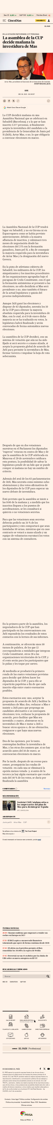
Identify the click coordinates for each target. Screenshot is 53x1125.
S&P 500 (22, 15)
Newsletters (42, 1102)
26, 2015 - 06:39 (26, 94)
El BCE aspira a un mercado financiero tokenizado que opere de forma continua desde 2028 (26, 941)
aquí (39, 840)
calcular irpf (10, 1020)
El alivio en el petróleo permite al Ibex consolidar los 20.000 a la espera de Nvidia (22, 949)
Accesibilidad (25, 1102)
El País (47, 26)
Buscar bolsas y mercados (15, 969)
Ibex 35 (6, 15)
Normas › (47, 789)
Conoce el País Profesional (26, 1048)
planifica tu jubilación (10, 1029)
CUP (25, 822)
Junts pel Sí (7, 822)
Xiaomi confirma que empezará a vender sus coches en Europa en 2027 (25, 934)
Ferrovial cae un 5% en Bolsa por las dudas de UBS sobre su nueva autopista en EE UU (25, 957)
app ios (26, 1038)
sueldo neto (42, 1020)
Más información (8, 834)
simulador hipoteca (26, 1020)
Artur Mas (17, 822)
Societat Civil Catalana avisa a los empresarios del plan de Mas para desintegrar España (32, 804)
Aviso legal (15, 1099)
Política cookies (24, 1099)
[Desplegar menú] (4, 20)
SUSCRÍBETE (40, 20)
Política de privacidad (13, 1102)
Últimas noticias (11, 928)
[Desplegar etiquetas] (48, 822)
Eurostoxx (14, 982)
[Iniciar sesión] (48, 20)
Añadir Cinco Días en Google (16, 107)
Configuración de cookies (39, 1099)
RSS (36, 1102)
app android (42, 1038)
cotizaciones (10, 1038)
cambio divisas (26, 1029)
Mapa (32, 1102)
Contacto (8, 1099)
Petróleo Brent (42, 15)
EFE (26, 90)
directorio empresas (42, 1029)
